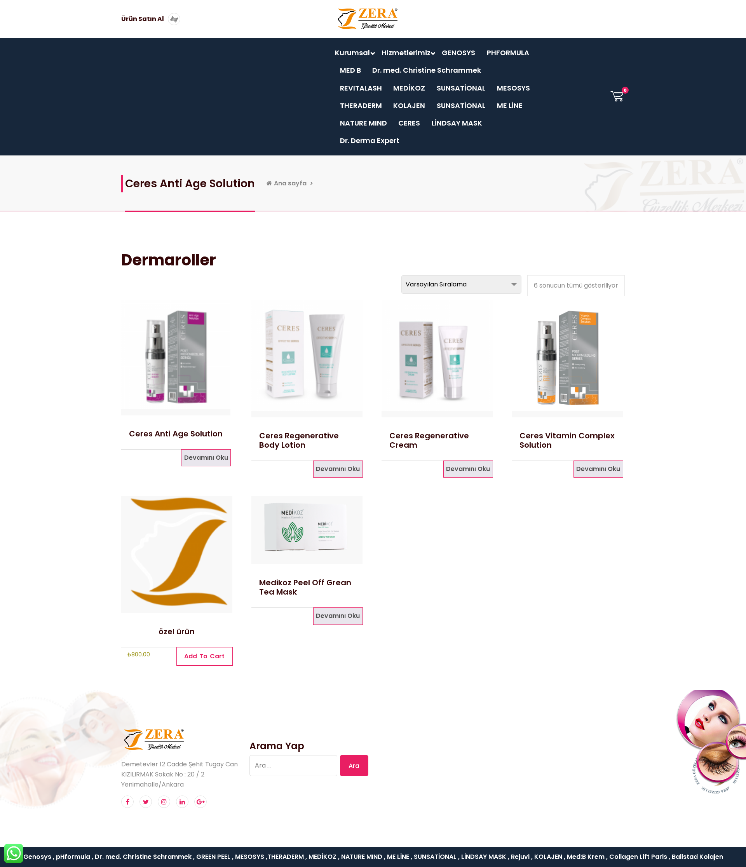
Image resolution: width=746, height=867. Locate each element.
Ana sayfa (289, 183)
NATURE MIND (363, 123)
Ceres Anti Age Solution (176, 433)
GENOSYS (458, 53)
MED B (350, 70)
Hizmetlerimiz (406, 53)
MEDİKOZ (409, 88)
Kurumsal (352, 53)
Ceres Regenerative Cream (429, 440)
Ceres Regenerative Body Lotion (299, 440)
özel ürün (177, 631)
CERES (409, 123)
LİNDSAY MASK (457, 123)
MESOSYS (513, 88)
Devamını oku (206, 457)
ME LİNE (510, 105)
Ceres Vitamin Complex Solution (567, 440)
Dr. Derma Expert (369, 140)
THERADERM (361, 105)
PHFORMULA (508, 53)
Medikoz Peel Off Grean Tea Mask (305, 587)
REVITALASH (361, 88)
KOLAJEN (409, 105)
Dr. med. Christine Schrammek (426, 70)
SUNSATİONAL (461, 88)
